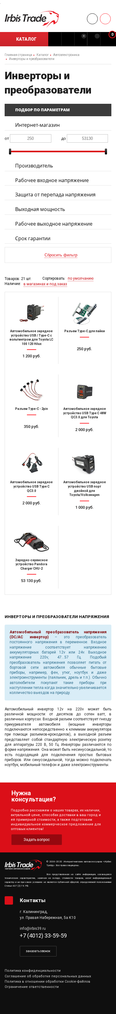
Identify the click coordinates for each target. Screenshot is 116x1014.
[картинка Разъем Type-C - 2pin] (32, 390)
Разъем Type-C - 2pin (31, 409)
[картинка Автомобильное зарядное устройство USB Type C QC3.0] (32, 463)
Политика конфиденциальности (33, 971)
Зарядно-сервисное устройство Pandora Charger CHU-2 (31, 564)
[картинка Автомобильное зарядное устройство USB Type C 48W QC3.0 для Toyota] (85, 390)
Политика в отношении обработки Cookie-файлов (47, 982)
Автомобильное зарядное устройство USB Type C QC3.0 (31, 486)
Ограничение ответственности (32, 987)
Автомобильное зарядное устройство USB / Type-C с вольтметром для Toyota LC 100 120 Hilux (31, 337)
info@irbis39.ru (33, 928)
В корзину (34, 367)
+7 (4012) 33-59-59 (43, 935)
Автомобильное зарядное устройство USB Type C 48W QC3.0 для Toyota (84, 413)
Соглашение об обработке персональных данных (48, 976)
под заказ (87, 441)
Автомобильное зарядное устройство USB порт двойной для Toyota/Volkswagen (84, 488)
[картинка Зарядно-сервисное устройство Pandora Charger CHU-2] (32, 541)
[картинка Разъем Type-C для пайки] (85, 312)
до (63, 138)
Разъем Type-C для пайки (84, 331)
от (7, 138)
